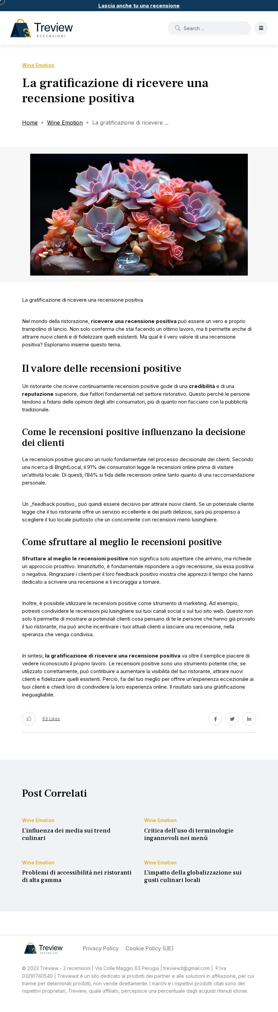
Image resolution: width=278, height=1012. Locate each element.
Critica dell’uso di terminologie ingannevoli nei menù (189, 834)
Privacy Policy (101, 948)
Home (30, 122)
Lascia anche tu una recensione (139, 5)
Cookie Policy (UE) (149, 948)
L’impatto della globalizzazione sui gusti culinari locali (193, 876)
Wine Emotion (65, 122)
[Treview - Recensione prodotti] (41, 28)
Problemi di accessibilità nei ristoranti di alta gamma (77, 876)
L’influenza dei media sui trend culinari (66, 834)
